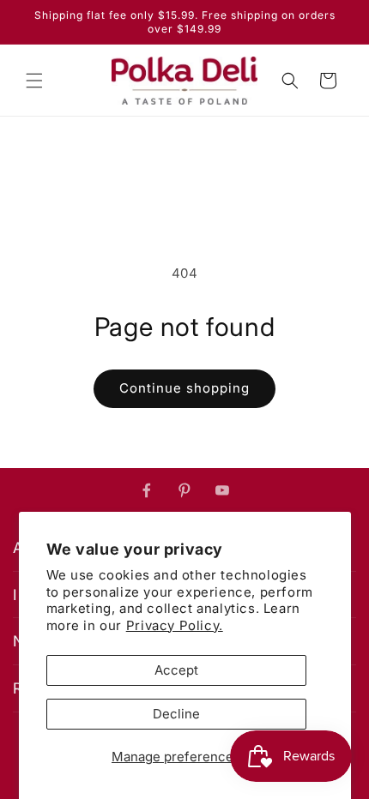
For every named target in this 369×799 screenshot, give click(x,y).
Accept (176, 670)
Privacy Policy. (174, 625)
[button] (34, 80)
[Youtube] (222, 490)
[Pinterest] (184, 490)
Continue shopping (184, 388)
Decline (176, 714)
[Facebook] (147, 490)
